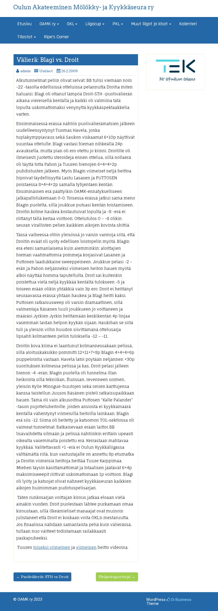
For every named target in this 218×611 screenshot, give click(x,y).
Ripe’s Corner (56, 37)
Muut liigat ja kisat (149, 24)
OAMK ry (48, 24)
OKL (70, 24)
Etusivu (24, 24)
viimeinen (86, 547)
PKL (116, 24)
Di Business (180, 599)
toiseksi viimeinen (51, 547)
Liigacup (93, 24)
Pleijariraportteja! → (117, 576)
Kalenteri (188, 24)
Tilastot (24, 37)
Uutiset (46, 71)
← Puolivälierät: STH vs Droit (42, 576)
